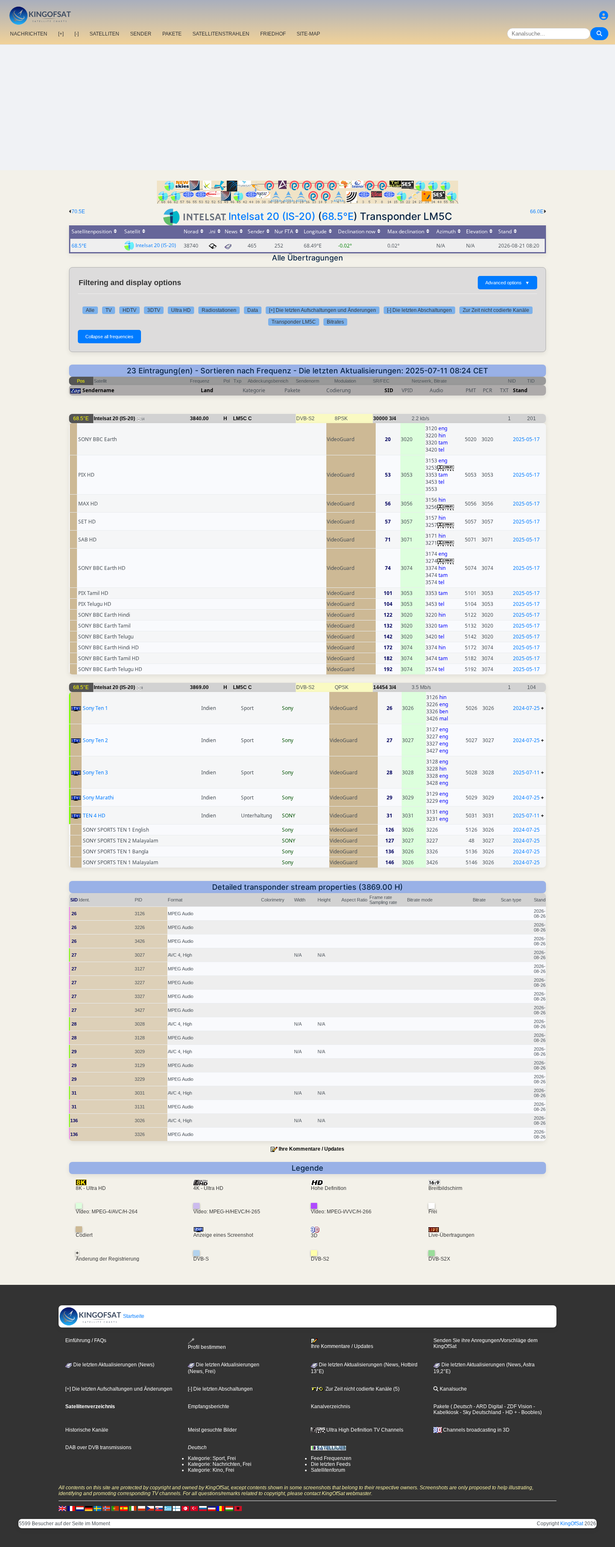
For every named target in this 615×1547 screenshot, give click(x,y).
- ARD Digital (487, 1406)
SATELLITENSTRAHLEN (220, 34)
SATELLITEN (104, 34)
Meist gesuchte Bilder (212, 1430)
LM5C (240, 418)
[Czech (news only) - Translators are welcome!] (150, 1508)
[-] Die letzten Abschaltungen (419, 310)
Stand (520, 390)
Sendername (98, 390)
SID (388, 390)
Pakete (441, 1406)
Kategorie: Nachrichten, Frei (219, 1464)
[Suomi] (176, 1508)
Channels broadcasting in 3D (476, 1430)
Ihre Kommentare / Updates (311, 1149)
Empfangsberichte (208, 1406)
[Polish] (141, 1508)
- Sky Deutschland (480, 1412)
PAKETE (172, 34)
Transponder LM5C (294, 322)
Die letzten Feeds (331, 1464)
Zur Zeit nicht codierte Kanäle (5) (362, 1389)
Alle (90, 310)
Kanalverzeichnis (330, 1406)
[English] (62, 1508)
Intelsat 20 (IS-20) (271, 216)
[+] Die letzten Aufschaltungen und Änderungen (322, 310)
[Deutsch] (88, 1508)
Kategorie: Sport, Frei (212, 1458)
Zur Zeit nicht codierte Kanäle (496, 310)
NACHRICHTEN (28, 34)
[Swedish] (97, 1508)
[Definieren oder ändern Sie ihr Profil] (603, 15)
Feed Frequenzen (331, 1458)
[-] (76, 34)
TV (108, 310)
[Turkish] (194, 1508)
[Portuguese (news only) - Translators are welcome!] (115, 1508)
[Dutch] (80, 1508)
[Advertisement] (307, 107)
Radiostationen (219, 310)
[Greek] (168, 1508)
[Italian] (132, 1508)
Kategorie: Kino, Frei (211, 1470)
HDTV (129, 310)
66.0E (536, 211)
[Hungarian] (229, 1508)
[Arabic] (185, 1508)
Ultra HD (181, 310)
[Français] (71, 1508)
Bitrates (335, 322)
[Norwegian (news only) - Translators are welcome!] (106, 1508)
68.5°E (338, 216)
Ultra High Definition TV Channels (364, 1430)
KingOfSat (571, 1524)
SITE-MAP (308, 34)
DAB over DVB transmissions (98, 1447)
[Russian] (203, 1508)
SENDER (140, 34)
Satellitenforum (328, 1470)
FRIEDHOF (273, 34)
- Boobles (528, 1412)
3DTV (153, 310)
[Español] (124, 1508)
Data (252, 310)
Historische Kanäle (86, 1430)
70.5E (78, 211)
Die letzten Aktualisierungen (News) (113, 1365)
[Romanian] (220, 1508)
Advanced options (507, 282)
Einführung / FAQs (85, 1340)
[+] (61, 34)
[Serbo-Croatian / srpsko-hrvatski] (211, 1508)
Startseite (133, 1316)
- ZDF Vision (517, 1406)
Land (207, 390)
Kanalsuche (452, 1389)
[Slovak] (159, 1508)
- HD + (509, 1412)
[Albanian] (238, 1508)
